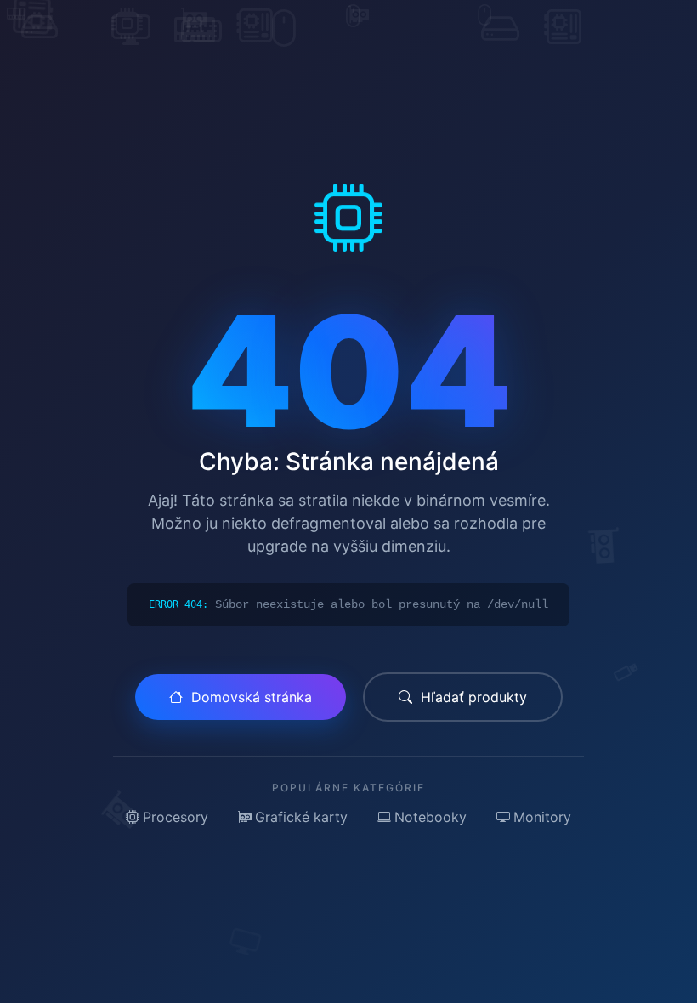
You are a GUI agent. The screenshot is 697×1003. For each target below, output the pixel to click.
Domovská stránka (251, 697)
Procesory (175, 816)
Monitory (542, 816)
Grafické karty (301, 816)
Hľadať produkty (474, 697)
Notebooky (430, 816)
